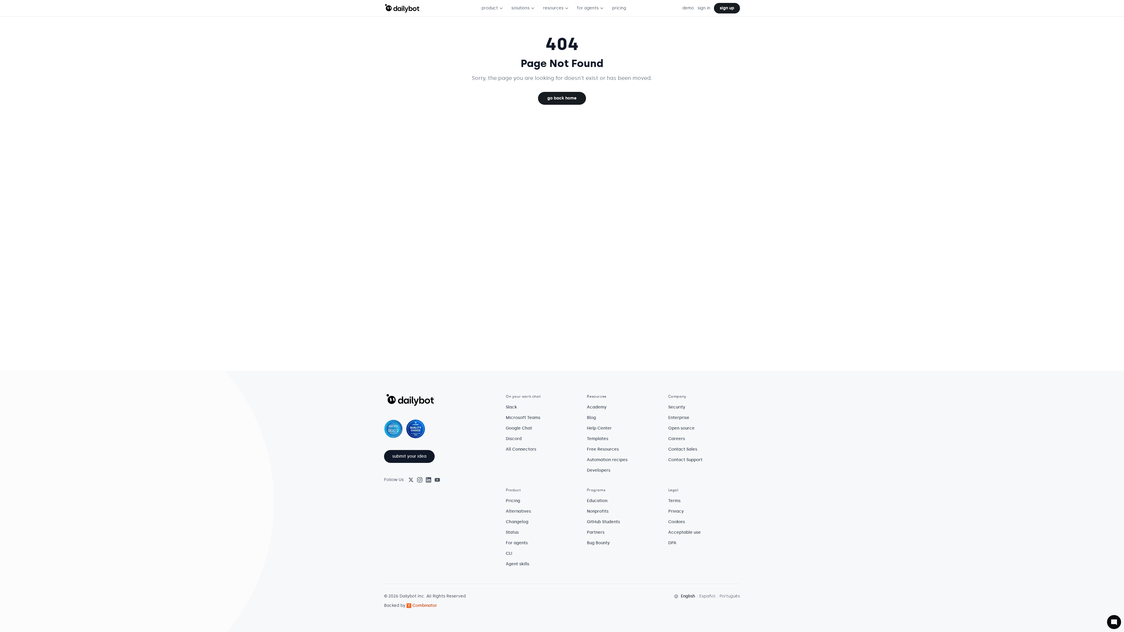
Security (676, 407)
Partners (595, 532)
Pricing (513, 500)
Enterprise (678, 417)
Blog (591, 417)
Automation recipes (607, 459)
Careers (676, 438)
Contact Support (685, 459)
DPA (672, 542)
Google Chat (519, 428)
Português (729, 596)
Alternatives (518, 511)
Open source (681, 428)
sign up (727, 8)
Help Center (599, 428)
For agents (517, 542)
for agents (588, 8)
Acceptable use (684, 532)
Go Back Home (562, 98)
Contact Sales (682, 449)
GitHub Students (603, 521)
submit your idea (409, 456)
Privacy (676, 511)
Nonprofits (598, 511)
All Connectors (521, 449)
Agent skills (517, 563)
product (490, 8)
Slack (511, 407)
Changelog (517, 521)
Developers (598, 470)
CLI (509, 553)
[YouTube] (437, 479)
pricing (619, 8)
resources (553, 8)
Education (597, 500)
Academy (596, 407)
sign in (704, 8)
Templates (597, 438)
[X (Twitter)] (411, 479)
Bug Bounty (598, 542)
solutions (520, 8)
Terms (674, 500)
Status (512, 532)
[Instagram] (419, 479)
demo (688, 8)
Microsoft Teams (523, 417)
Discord (514, 438)
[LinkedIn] (428, 479)
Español (707, 596)
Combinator (424, 605)
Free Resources (603, 449)
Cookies (676, 521)
